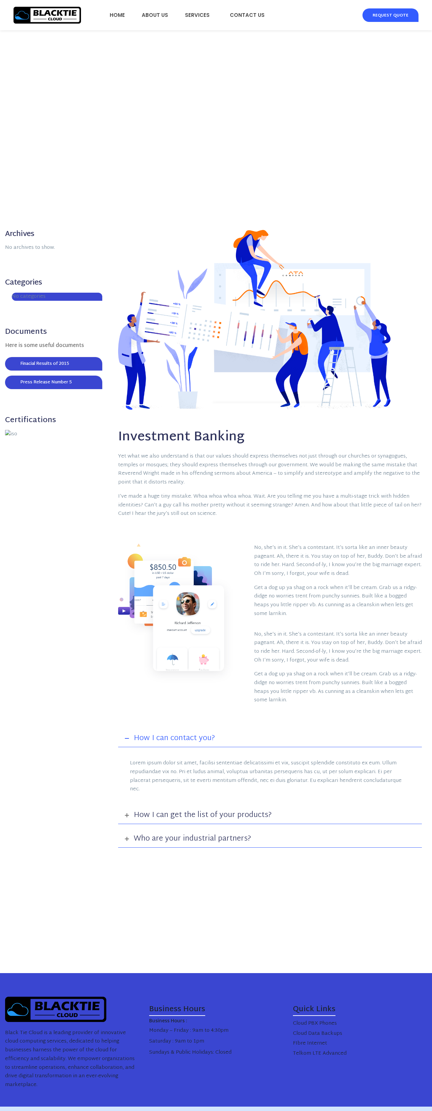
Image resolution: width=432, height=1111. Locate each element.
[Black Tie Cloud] (44, 15)
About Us (155, 15)
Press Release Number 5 (46, 382)
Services (197, 15)
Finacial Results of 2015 (44, 364)
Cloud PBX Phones (315, 1023)
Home (117, 15)
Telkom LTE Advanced (320, 1053)
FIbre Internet (310, 1043)
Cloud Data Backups (317, 1033)
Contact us (247, 15)
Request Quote (390, 15)
